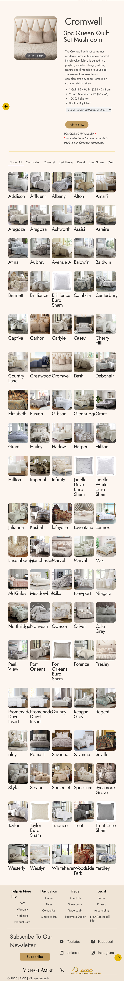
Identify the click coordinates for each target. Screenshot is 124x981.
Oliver (80, 626)
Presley (102, 664)
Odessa (59, 626)
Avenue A (61, 262)
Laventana (83, 527)
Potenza (81, 664)
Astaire (102, 229)
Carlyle (59, 337)
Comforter (33, 162)
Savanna (60, 754)
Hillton (102, 446)
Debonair (105, 375)
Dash (79, 375)
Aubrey (37, 262)
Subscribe (35, 956)
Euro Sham (96, 162)
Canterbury (107, 295)
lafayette (60, 527)
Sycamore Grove (105, 790)
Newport (82, 593)
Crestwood (40, 375)
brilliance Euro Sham (61, 300)
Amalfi (102, 196)
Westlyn (38, 868)
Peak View (13, 666)
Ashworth (61, 229)
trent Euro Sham (106, 828)
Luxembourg (20, 560)
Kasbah (37, 527)
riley (12, 754)
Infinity (58, 479)
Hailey (36, 446)
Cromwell (61, 375)
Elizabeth (17, 413)
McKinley (17, 593)
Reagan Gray (81, 714)
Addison (16, 196)
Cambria (82, 295)
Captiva (15, 337)
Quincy (59, 711)
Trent (78, 825)
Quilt (111, 162)
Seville (102, 754)
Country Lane (16, 378)
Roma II (37, 754)
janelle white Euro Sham (102, 487)
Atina (13, 262)
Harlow (59, 446)
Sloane (36, 787)
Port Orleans (38, 666)
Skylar (14, 787)
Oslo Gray (100, 629)
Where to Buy (77, 125)
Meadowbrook (44, 593)
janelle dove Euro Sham (80, 487)
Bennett (15, 295)
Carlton (37, 337)
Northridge (19, 626)
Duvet (81, 162)
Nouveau (39, 626)
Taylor (13, 825)
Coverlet (49, 162)
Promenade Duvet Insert (19, 716)
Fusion (36, 413)
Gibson (59, 413)
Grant (101, 413)
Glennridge (85, 413)
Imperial (38, 479)
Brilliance (39, 295)
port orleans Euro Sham (59, 671)
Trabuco (59, 825)
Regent (102, 711)
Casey (80, 337)
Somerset (61, 787)
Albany (59, 196)
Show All (16, 162)
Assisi (79, 229)
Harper (81, 446)
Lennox (103, 527)
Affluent (38, 196)
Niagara (103, 593)
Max (100, 560)
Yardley (103, 868)
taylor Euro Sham (35, 830)
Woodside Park (84, 870)
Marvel (58, 560)
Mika (56, 593)
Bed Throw (66, 162)
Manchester (41, 560)
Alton (79, 196)
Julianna (16, 527)
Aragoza (16, 229)
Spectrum (83, 787)
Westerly (16, 868)
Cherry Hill (102, 340)
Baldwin (81, 262)
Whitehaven (64, 868)
